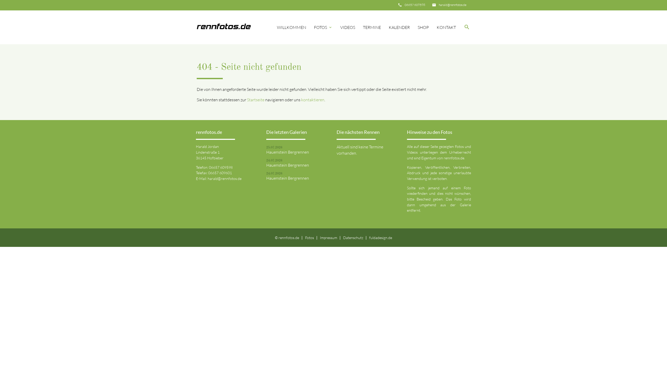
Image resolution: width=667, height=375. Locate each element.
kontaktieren (312, 99)
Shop (423, 27)
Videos (347, 27)
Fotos (323, 27)
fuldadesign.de (380, 237)
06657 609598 (415, 5)
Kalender (399, 27)
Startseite (255, 99)
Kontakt (446, 27)
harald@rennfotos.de (452, 5)
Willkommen (291, 27)
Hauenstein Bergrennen (287, 152)
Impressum (328, 237)
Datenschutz (353, 237)
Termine (372, 27)
